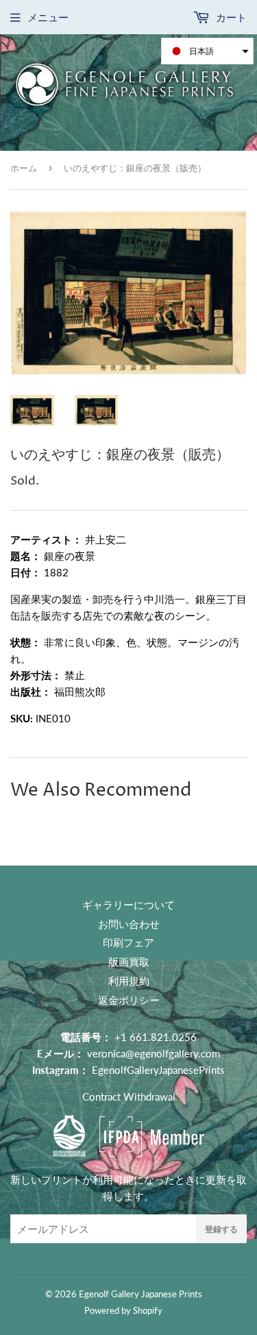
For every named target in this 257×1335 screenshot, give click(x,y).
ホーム (23, 167)
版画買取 (128, 961)
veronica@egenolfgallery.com (153, 1053)
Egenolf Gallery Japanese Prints (140, 1293)
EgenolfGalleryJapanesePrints (158, 1070)
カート (230, 17)
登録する (221, 1229)
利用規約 (128, 981)
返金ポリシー (129, 1000)
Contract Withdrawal (128, 1096)
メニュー (48, 17)
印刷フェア (128, 942)
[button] (207, 51)
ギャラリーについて (128, 904)
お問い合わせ (129, 924)
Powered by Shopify (123, 1310)
